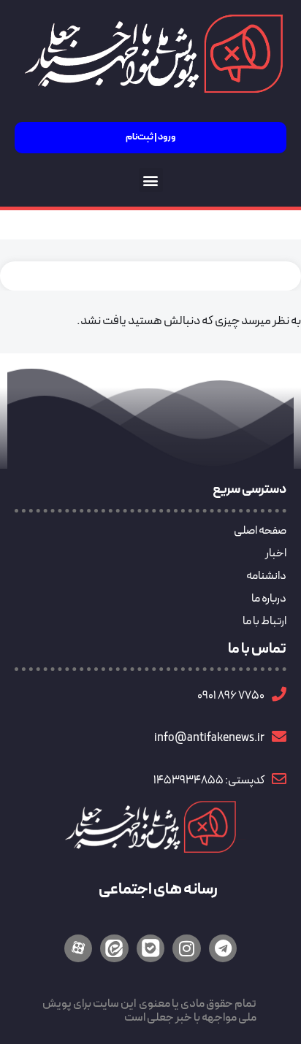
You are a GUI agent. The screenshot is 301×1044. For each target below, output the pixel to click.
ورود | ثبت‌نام (151, 137)
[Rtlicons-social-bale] (150, 948)
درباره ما (268, 598)
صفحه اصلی (260, 531)
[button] (151, 180)
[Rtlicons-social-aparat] (78, 948)
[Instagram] (186, 948)
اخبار (275, 553)
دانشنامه (266, 576)
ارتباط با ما (264, 621)
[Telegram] (223, 948)
